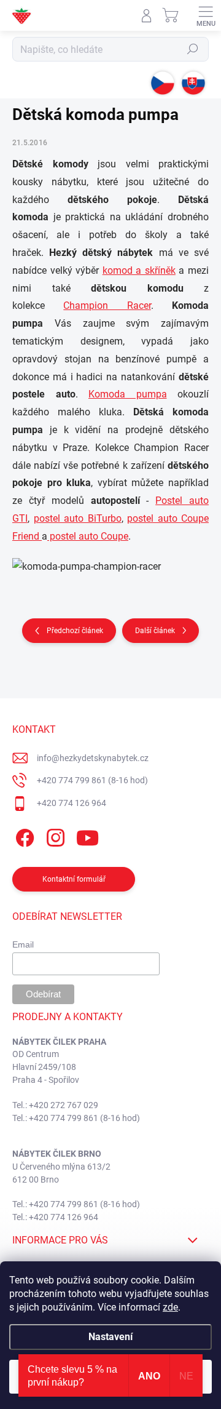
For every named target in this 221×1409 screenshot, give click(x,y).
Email (23, 944)
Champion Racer (106, 305)
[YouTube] (87, 836)
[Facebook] (23, 836)
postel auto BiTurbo (78, 518)
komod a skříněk (139, 270)
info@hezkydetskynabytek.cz (93, 758)
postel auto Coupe (87, 536)
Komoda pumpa (127, 394)
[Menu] (205, 15)
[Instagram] (53, 836)
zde (170, 1307)
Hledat (193, 49)
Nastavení (110, 1337)
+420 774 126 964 (71, 803)
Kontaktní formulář (74, 879)
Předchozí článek (75, 630)
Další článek (155, 630)
